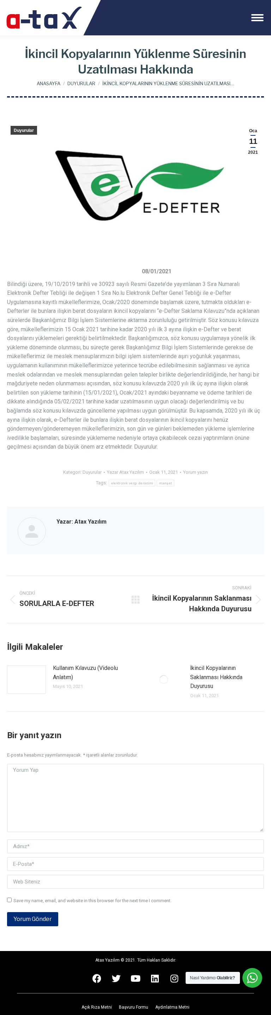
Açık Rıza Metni (97, 1007)
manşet (165, 483)
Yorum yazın (195, 472)
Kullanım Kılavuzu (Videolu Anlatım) (85, 673)
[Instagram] (174, 978)
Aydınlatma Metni (172, 1007)
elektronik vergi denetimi (132, 483)
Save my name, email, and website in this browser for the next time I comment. (92, 900)
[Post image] (26, 679)
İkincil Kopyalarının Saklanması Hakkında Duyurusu (216, 677)
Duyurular (24, 130)
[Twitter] (116, 978)
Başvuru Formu (133, 1007)
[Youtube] (135, 978)
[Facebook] (97, 978)
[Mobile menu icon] (257, 18)
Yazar (125, 472)
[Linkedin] (155, 978)
